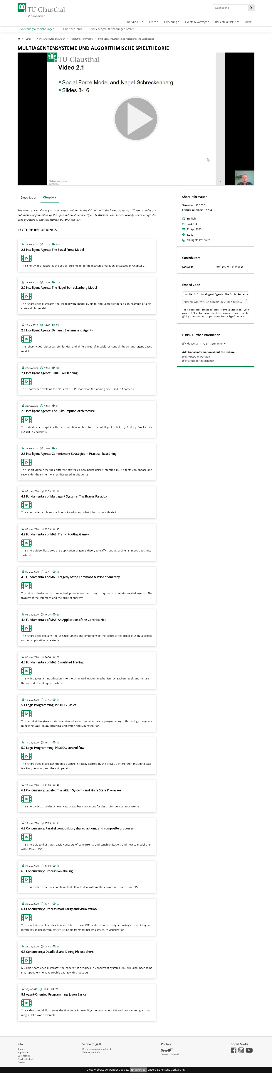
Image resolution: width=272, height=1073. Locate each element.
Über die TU (133, 22)
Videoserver (36, 16)
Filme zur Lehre (73, 29)
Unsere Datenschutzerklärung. (166, 1069)
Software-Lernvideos (171, 1054)
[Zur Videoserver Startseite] (19, 38)
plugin (188, 316)
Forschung (170, 22)
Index (248, 22)
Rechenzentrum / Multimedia (97, 1049)
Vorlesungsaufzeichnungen (37, 29)
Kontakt (21, 1049)
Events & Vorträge (196, 22)
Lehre (152, 22)
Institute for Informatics (199, 360)
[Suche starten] (251, 8)
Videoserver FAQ (195, 343)
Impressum (23, 1052)
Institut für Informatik (82, 38)
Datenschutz (24, 1055)
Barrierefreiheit (26, 1059)
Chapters (49, 197)
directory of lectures (197, 357)
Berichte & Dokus (225, 22)
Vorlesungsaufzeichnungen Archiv (112, 29)
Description (29, 197)
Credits (21, 1062)
